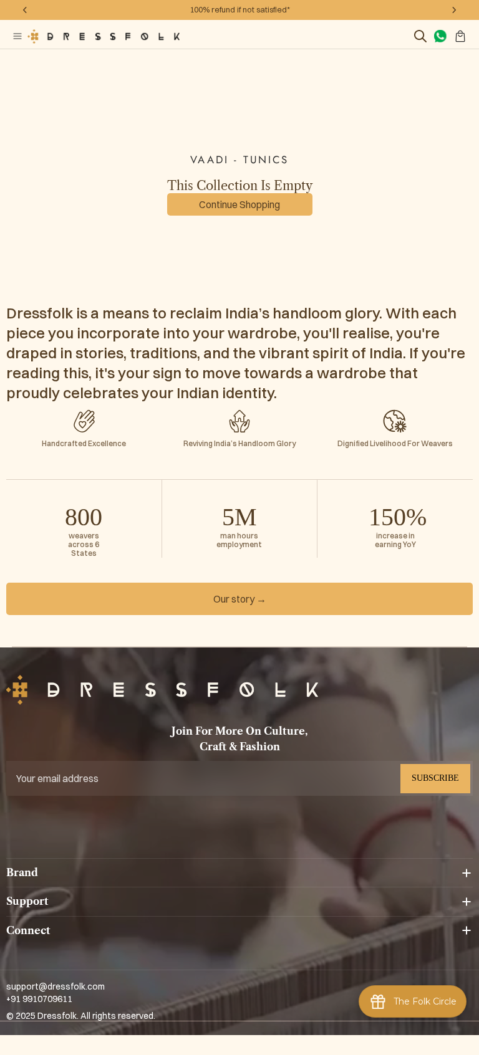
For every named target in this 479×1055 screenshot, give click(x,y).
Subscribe (435, 778)
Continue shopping (239, 204)
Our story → (239, 599)
